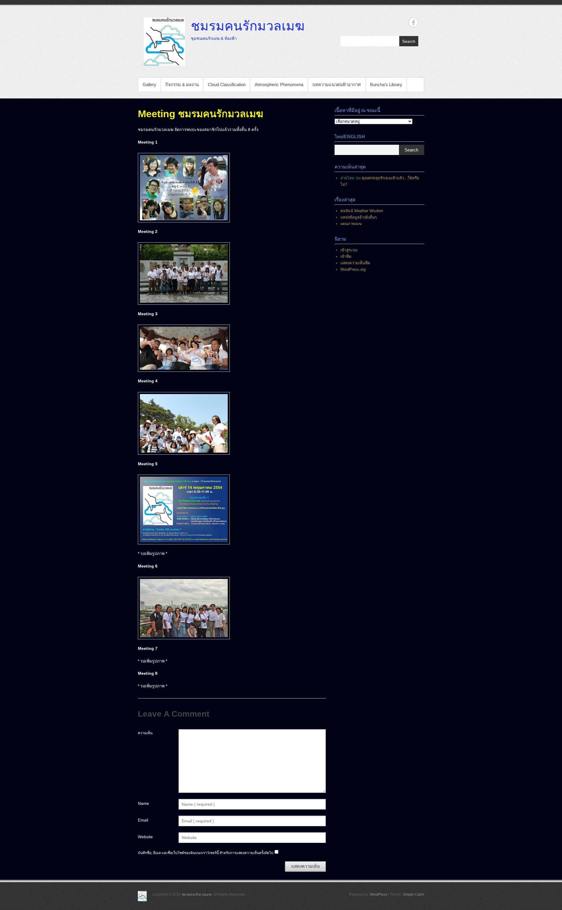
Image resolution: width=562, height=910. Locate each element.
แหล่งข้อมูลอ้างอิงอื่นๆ (358, 217)
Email (143, 820)
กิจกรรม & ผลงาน (182, 84)
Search (408, 41)
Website (145, 836)
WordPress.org (353, 269)
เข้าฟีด (345, 256)
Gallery (149, 84)
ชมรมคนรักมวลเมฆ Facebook (413, 22)
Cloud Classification (227, 84)
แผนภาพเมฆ (351, 223)
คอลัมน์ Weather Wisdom (361, 211)
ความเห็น (145, 733)
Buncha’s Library (386, 84)
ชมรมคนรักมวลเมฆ (247, 25)
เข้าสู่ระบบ (348, 250)
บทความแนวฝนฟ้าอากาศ (336, 84)
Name (143, 803)
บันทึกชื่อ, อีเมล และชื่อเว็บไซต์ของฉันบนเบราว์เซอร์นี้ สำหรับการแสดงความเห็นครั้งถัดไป (205, 853)
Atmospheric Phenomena (279, 84)
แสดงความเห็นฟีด (355, 263)
